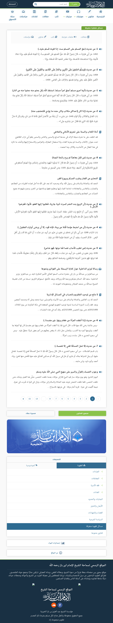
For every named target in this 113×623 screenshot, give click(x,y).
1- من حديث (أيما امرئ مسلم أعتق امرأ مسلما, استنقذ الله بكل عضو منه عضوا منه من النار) (55, 91)
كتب (53, 37)
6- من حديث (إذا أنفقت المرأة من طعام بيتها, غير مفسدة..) (70, 320)
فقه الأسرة (95, 485)
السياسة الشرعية (96, 519)
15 (30, 399)
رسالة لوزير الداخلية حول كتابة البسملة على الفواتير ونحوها (69, 269)
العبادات (96, 471)
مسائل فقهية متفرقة (94, 526)
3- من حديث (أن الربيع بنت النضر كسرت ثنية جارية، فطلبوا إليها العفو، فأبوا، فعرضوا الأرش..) (58, 205)
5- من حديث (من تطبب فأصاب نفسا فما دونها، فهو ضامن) (71, 248)
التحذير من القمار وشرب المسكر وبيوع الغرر (77, 179)
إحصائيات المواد (54, 543)
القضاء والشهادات (95, 513)
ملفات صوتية (68, 37)
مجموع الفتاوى (82, 413)
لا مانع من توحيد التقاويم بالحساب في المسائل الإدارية (72, 295)
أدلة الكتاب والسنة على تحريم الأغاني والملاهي (75, 132)
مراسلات (27, 37)
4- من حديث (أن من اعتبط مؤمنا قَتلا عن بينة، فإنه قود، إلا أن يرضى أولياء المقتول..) (58, 227)
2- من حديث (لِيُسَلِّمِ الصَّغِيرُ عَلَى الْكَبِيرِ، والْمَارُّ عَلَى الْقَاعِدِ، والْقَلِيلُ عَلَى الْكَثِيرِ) (62, 70)
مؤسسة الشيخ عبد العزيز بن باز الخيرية (56, 611)
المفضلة (12, 4)
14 (37, 399)
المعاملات (95, 478)
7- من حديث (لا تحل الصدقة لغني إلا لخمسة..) (76, 346)
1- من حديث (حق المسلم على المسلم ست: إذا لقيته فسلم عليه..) (68, 49)
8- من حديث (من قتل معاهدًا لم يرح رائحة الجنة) (75, 158)
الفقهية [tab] (80, 465)
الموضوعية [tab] (31, 465)
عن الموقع (55, 552)
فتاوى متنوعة (97, 533)
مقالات (84, 37)
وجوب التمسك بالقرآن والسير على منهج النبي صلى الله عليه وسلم (67, 372)
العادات (96, 492)
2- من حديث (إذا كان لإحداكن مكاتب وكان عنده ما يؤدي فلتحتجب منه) (64, 111)
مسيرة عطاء (31, 413)
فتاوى (41, 37)
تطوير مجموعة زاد (56, 619)
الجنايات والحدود (95, 499)
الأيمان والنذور (97, 506)
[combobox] (53, 4)
